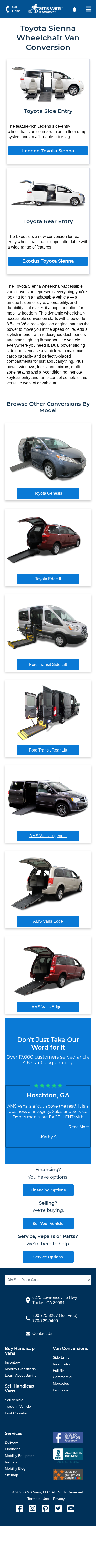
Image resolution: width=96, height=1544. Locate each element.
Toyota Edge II (48, 579)
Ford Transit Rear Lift (48, 750)
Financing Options (48, 1190)
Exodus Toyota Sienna (48, 261)
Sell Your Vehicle (48, 1223)
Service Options (48, 1256)
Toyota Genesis (48, 493)
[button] (75, 9)
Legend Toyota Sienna (48, 151)
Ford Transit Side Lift (48, 664)
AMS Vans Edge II (48, 1007)
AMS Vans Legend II (48, 835)
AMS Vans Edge (48, 921)
